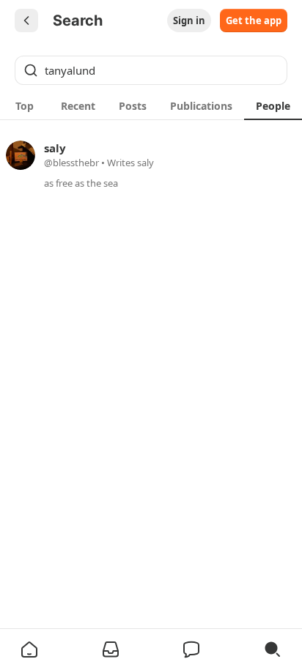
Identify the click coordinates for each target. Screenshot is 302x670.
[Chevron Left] (26, 20)
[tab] (24, 105)
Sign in (189, 20)
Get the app (253, 20)
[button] (29, 649)
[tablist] (151, 105)
